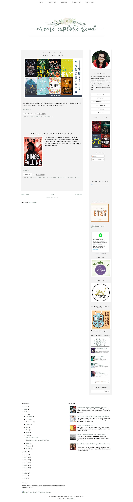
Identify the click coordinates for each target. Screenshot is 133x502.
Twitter (101, 112)
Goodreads (100, 105)
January (28, 448)
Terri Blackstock (100, 365)
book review (47, 177)
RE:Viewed (90, 2)
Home (41, 2)
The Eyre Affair (99, 357)
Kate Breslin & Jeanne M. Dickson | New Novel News (93, 416)
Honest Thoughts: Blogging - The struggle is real (91, 434)
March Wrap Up (34, 116)
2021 (26, 412)
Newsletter (76, 2)
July (27, 427)
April (27, 435)
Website (64, 2)
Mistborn (97, 372)
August (28, 424)
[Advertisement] (52, 127)
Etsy (99, 84)
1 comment (28, 174)
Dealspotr (103, 253)
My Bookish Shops (100, 102)
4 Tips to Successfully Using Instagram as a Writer (92, 407)
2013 (26, 467)
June (27, 430)
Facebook (100, 109)
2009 (26, 478)
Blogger (82, 496)
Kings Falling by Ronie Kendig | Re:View (52, 134)
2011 (26, 473)
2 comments (28, 113)
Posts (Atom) (33, 202)
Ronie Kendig (75, 177)
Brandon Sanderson (101, 373)
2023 (26, 406)
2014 (26, 465)
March (28, 443)
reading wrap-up (47, 116)
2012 (26, 470)
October (28, 419)
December (29, 416)
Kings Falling (58, 177)
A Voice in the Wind (101, 348)
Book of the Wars (35, 177)
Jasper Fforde (99, 358)
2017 (26, 457)
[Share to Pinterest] (45, 114)
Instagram (101, 85)
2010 (26, 475)
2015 (26, 462)
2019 (26, 452)
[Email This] (38, 114)
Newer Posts (25, 194)
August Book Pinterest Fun (85, 425)
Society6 (103, 84)
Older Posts (79, 194)
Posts (95, 156)
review (66, 177)
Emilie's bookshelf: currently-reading (100, 342)
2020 (26, 414)
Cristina (72, 498)
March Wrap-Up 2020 (52, 55)
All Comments (97, 159)
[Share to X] (41, 114)
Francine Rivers (100, 350)
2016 (26, 460)
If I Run (97, 364)
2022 (26, 409)
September (29, 422)
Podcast (100, 98)
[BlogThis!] (39, 114)
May (27, 432)
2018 (26, 454)
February (29, 446)
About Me (52, 2)
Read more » (26, 109)
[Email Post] (34, 113)
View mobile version (52, 198)
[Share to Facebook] (43, 114)
